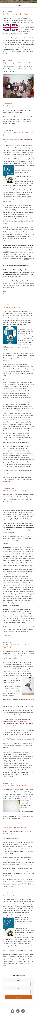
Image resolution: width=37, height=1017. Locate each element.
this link (26, 258)
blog (4, 499)
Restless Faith (25, 910)
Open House (27, 42)
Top (35, 1014)
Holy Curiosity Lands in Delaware (16, 63)
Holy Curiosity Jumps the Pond (15, 14)
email (32, 730)
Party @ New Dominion (12, 307)
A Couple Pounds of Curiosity (15, 785)
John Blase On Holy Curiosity (14, 491)
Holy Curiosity (8, 895)
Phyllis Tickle (19, 844)
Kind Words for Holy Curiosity (15, 827)
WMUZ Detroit (9, 106)
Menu (19, 5)
